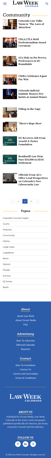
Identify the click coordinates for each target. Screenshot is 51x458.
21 (19, 201)
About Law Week (25, 316)
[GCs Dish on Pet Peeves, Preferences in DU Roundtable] (10, 61)
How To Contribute (25, 365)
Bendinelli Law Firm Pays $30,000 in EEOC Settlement (31, 159)
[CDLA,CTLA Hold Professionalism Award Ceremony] (10, 43)
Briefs (5, 287)
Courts (6, 224)
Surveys (7, 275)
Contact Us (25, 369)
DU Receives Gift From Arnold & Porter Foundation (31, 141)
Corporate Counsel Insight (16, 218)
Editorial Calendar (25, 344)
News (5, 258)
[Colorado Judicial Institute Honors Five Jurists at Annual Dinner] (10, 94)
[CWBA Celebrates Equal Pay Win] (10, 79)
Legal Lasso (9, 247)
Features (7, 229)
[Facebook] (18, 444)
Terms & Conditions (25, 377)
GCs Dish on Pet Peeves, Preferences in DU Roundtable (32, 61)
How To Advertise (25, 340)
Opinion (6, 264)
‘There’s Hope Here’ (30, 123)
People (6, 270)
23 (31, 201)
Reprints (25, 349)
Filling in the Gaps (29, 109)
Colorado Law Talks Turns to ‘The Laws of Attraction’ (31, 24)
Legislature (8, 252)
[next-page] (37, 201)
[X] (33, 444)
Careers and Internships (25, 373)
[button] (4, 4)
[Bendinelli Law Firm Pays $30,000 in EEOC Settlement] (10, 159)
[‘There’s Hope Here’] (10, 127)
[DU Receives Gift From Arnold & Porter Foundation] (10, 141)
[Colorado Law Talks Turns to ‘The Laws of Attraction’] (10, 24)
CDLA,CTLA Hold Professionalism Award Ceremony (32, 42)
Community (9, 235)
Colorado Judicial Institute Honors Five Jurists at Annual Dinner (32, 94)
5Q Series (7, 281)
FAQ (25, 324)
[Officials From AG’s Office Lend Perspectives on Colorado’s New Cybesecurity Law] (10, 178)
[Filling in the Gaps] (10, 112)
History (6, 241)
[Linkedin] (25, 444)
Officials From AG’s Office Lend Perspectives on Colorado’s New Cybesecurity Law (33, 179)
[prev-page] (12, 201)
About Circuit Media (25, 320)
